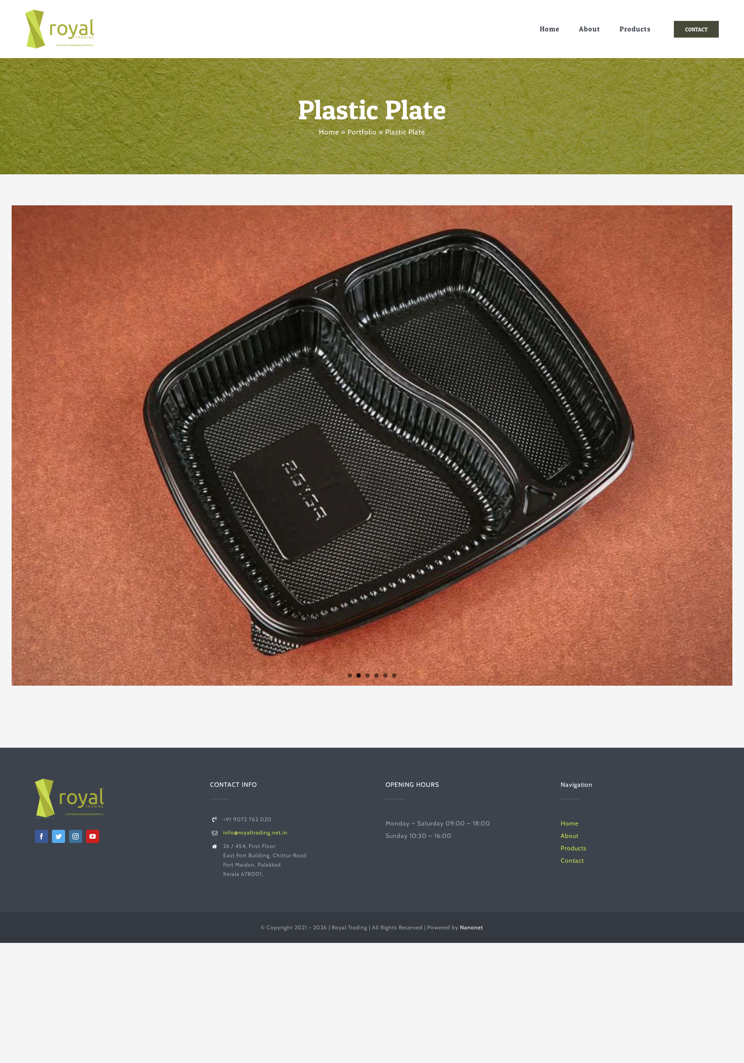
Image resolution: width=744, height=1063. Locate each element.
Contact (572, 860)
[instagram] (75, 836)
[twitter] (58, 836)
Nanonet (471, 927)
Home (329, 132)
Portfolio (362, 132)
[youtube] (92, 836)
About (570, 835)
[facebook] (41, 836)
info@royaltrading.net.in (255, 832)
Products (574, 848)
